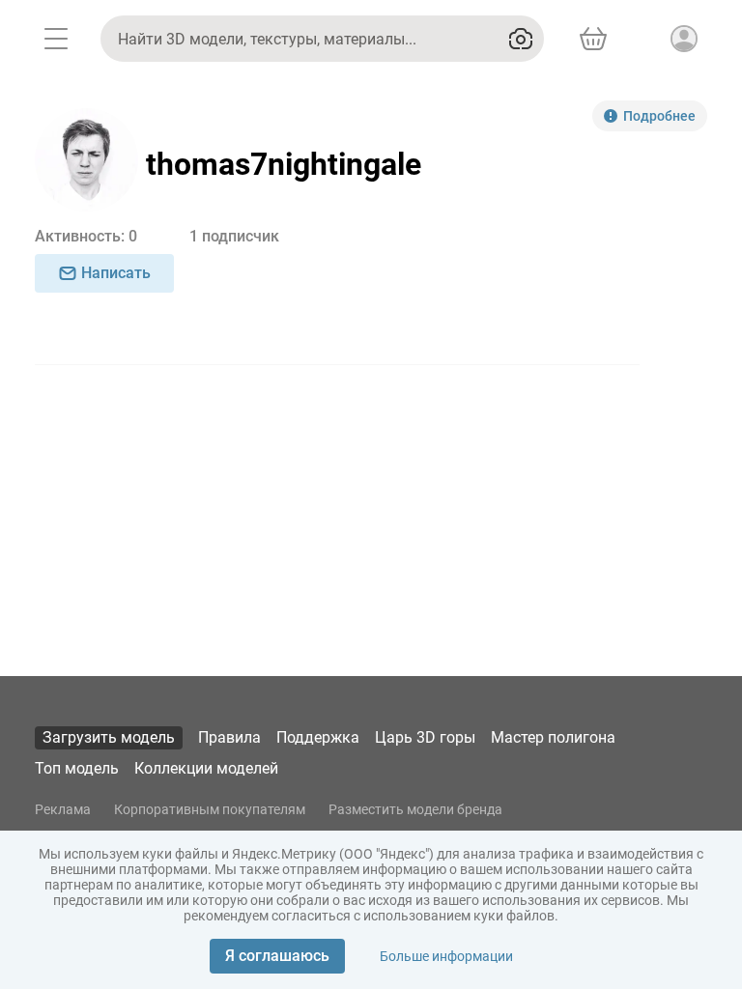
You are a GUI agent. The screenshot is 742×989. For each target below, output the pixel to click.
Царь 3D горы (425, 737)
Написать (116, 273)
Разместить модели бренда (415, 809)
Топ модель (77, 768)
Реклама (63, 809)
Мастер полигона (553, 737)
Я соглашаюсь (277, 956)
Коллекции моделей (206, 768)
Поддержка (317, 737)
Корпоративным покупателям (209, 809)
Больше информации (446, 956)
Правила (229, 737)
